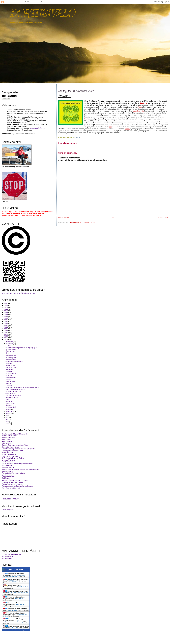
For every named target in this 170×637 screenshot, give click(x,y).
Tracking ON (22, 630)
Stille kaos (8, 371)
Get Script (8, 630)
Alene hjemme (10, 393)
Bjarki (86, 119)
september (9, 411)
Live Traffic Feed (16, 569)
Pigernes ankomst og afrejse (15, 389)
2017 (6, 317)
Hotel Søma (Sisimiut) (10, 456)
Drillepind (8, 363)
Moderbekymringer (11, 397)
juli (7, 415)
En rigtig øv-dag (10, 373)
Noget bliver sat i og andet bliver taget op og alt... (21, 348)
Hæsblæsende (10, 377)
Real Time (15, 630)
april (7, 422)
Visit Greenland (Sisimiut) (11, 488)
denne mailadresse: (37, 128)
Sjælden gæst (10, 352)
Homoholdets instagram (10, 498)
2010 (6, 333)
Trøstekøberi (9, 369)
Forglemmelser (10, 355)
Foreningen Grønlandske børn (12, 451)
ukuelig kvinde (126, 121)
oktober (8, 409)
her (110, 127)
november (9, 344)
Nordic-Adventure (8, 467)
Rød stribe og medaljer (13, 395)
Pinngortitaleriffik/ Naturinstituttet (13, 473)
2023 (6, 308)
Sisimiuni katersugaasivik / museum (15, 480)
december (9, 342)
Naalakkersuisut (7, 471)
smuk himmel (9, 346)
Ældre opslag (163, 217)
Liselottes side (138, 111)
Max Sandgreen (7, 462)
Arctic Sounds (7, 441)
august (8, 413)
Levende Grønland (8, 460)
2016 (6, 319)
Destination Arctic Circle (10, 447)
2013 (6, 326)
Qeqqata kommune (8, 477)
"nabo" (127, 129)
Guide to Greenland (9, 454)
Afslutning (8, 385)
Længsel (8, 383)
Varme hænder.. (10, 359)
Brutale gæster (10, 403)
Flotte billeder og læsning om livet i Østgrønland (19, 449)
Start (113, 217)
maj (7, 420)
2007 (6, 339)
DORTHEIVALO (42, 13)
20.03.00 (77, 137)
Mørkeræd (8, 405)
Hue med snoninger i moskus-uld (18, 592)
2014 (6, 324)
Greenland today (8, 452)
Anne (140, 107)
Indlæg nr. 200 (10, 365)
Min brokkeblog (7, 556)
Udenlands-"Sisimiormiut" (14, 361)
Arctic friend (6, 439)
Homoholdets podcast (9, 500)
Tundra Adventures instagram (12, 484)
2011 (6, 330)
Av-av (7, 354)
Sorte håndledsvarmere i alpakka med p (13, 621)
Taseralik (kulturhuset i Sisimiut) (13, 482)
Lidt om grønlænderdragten (11, 554)
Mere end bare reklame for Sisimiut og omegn (18, 293)
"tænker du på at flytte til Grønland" (14, 434)
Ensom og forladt (11, 367)
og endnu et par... (11, 350)
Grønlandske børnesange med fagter (14, 575)
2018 (6, 315)
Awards (64, 95)
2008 (6, 337)
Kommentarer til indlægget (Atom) (82, 222)
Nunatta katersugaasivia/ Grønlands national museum (21, 469)
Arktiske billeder (7, 443)
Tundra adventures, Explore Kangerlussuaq (17, 486)
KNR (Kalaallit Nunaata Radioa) (13, 458)
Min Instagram (7, 558)
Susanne (143, 103)
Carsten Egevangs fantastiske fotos (15, 445)
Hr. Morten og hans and (13, 391)
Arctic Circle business (10, 436)
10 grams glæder (11, 357)
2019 (6, 312)
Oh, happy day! (10, 407)
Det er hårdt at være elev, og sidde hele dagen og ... (22, 387)
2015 (6, 321)
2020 (6, 310)
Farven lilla (9, 401)
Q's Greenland (7, 475)
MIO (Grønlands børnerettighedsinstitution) (17, 464)
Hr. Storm (8, 375)
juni (7, 417)
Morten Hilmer (7, 466)
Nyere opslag (63, 217)
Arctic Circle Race (8, 438)
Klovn (7, 399)
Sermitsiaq (5, 479)
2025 (6, 303)
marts (8, 424)
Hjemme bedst (10, 381)
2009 (6, 335)
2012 (6, 328)
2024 (6, 305)
